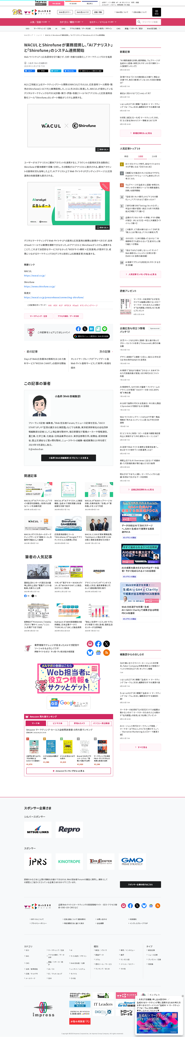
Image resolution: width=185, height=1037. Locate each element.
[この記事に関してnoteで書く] (98, 329)
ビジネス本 (57, 723)
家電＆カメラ (79, 723)
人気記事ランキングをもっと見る (142, 274)
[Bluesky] (144, 905)
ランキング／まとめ (102, 969)
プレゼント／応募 (154, 959)
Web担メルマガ (82, 12)
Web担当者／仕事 (154, 28)
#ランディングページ (89, 305)
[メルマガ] (90, 644)
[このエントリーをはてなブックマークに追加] (91, 328)
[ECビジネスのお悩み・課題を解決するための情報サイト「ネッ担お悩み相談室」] (80, 1022)
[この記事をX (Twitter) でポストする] (84, 328)
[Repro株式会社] (69, 830)
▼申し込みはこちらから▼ (148, 1010)
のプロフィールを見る (68, 457)
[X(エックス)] (106, 644)
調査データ (99, 955)
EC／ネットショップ (55, 973)
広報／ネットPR (32, 973)
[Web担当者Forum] (37, 907)
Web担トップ (28, 35)
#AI (50, 305)
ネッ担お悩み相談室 (65, 651)
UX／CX (51, 969)
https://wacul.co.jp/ (34, 275)
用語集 (150, 964)
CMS (118, 28)
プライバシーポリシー (39, 923)
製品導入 (90, 3)
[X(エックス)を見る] (137, 905)
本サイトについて (37, 919)
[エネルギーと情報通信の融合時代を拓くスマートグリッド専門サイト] (126, 1005)
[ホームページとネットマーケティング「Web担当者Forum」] (126, 996)
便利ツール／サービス (103, 964)
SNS (63, 28)
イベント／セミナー (128, 964)
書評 (122, 955)
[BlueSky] (90, 652)
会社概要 (100, 923)
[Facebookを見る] (130, 905)
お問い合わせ (102, 919)
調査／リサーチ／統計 (134, 28)
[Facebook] (98, 644)
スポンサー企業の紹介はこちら (140, 884)
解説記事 (151, 950)
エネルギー (105, 5)
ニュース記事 (153, 955)
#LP (61, 305)
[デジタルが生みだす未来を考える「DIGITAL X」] (103, 1013)
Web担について (122, 12)
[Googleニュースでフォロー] (150, 905)
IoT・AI (118, 2)
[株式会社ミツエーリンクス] (37, 830)
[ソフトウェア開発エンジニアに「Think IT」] (103, 996)
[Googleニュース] (98, 652)
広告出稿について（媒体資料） (75, 919)
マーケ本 (36, 723)
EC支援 (127, 5)
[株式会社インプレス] (43, 1009)
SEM (49, 978)
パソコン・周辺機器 (101, 723)
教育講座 (120, 5)
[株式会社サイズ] (100, 861)
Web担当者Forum (37, 12)
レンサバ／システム (78, 969)
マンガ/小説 (125, 959)
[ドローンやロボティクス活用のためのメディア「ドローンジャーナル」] (126, 1013)
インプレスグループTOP (139, 923)
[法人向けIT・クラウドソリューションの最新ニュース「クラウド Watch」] (80, 1005)
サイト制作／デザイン (103, 28)
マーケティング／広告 (42, 28)
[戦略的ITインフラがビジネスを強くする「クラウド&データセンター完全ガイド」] (80, 996)
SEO (27, 28)
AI (56, 28)
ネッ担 (53, 651)
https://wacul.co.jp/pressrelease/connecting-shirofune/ (54, 297)
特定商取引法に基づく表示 (74, 923)
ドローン (113, 5)
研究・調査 (135, 2)
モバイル (74, 973)
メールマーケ (30, 978)
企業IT (104, 2)
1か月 (154, 156)
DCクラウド (126, 2)
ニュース (39, 35)
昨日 (126, 156)
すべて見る (142, 747)
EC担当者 (73, 3)
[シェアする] (78, 328)
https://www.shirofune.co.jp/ (39, 286)
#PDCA (67, 305)
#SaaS (75, 305)
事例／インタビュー (128, 950)
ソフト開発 (111, 2)
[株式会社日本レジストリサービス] (37, 861)
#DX (55, 305)
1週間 (140, 156)
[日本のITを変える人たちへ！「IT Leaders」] (103, 1005)
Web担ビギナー (65, 12)
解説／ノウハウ (101, 950)
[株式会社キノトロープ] (69, 861)
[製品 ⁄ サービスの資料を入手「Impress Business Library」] (80, 1013)
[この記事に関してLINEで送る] (104, 328)
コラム (97, 959)
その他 (73, 978)
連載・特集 (98, 12)
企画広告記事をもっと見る (142, 489)
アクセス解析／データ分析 (80, 28)
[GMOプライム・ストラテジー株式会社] (132, 861)
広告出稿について (140, 12)
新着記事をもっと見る (142, 133)
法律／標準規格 (32, 969)
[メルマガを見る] (123, 905)
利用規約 (133, 919)
